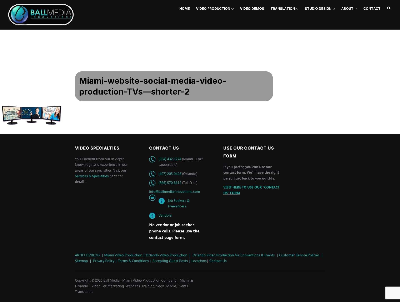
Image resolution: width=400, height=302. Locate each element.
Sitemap (81, 260)
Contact (372, 8)
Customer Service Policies (299, 255)
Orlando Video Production (166, 255)
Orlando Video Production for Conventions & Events (233, 255)
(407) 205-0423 (170, 173)
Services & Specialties (92, 176)
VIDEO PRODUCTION (213, 8)
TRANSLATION (282, 8)
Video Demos (252, 8)
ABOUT (347, 8)
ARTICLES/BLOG (87, 255)
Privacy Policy (103, 260)
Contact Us (218, 260)
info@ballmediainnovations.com (174, 191)
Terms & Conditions (133, 260)
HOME (184, 8)
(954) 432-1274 (170, 159)
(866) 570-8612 (170, 182)
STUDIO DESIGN (318, 8)
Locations (199, 260)
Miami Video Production (123, 255)
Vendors (165, 215)
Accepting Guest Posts (170, 260)
